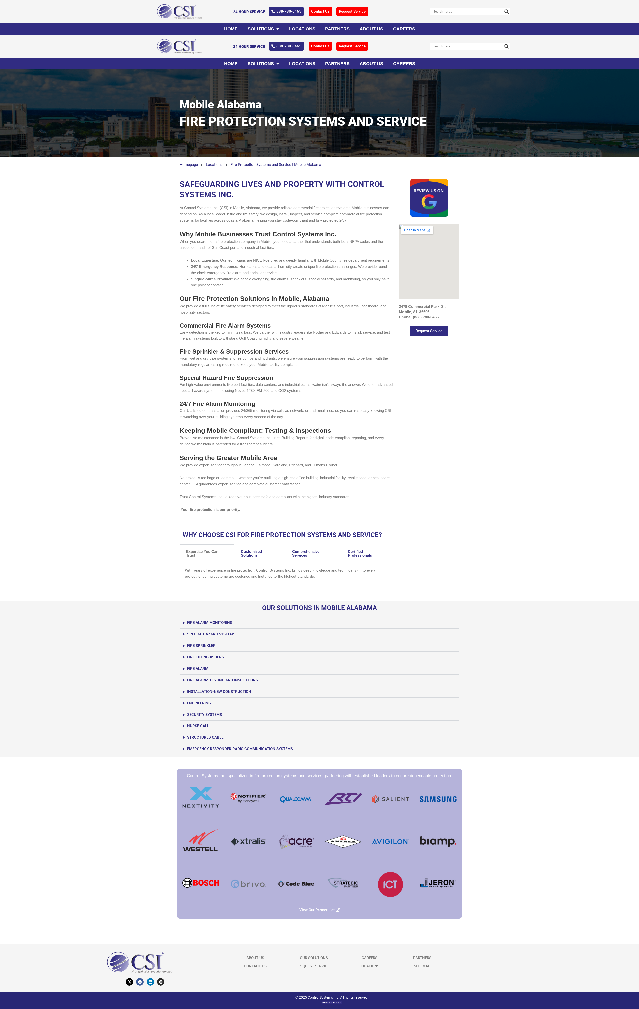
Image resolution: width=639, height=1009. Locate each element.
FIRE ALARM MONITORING (209, 622)
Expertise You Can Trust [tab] (202, 553)
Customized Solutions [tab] (251, 553)
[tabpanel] (287, 576)
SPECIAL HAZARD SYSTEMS (211, 634)
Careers (404, 28)
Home (231, 28)
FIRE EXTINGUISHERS (205, 657)
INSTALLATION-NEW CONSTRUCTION (219, 691)
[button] (319, 623)
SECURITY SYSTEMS (204, 714)
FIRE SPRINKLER (201, 645)
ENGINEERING (199, 703)
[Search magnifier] (506, 11)
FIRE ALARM (197, 668)
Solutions (261, 28)
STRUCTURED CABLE (205, 737)
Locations (302, 28)
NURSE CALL (198, 726)
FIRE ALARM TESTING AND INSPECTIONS (222, 680)
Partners (337, 28)
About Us (371, 28)
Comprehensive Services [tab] (306, 553)
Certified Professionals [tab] (360, 553)
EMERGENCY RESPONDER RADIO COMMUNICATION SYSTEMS (240, 749)
